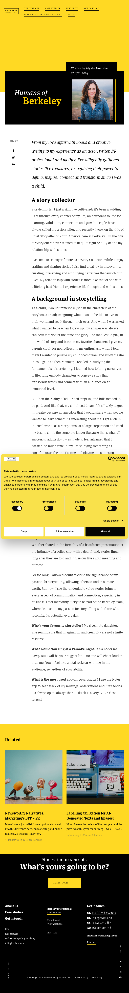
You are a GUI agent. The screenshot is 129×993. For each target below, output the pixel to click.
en (49, 932)
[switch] (48, 508)
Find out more (54, 912)
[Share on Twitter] (13, 157)
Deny (24, 531)
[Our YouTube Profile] (120, 978)
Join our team (11, 933)
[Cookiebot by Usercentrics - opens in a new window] (110, 459)
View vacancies (54, 923)
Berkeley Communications (11, 11)
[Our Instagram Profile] (120, 972)
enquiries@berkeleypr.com (102, 935)
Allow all (105, 531)
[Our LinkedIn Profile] (120, 961)
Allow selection (65, 531)
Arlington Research (14, 943)
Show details (111, 520)
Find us (91, 942)
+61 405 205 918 (101, 927)
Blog (7, 929)
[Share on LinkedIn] (13, 164)
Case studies (52, 8)
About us (11, 906)
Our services (31, 8)
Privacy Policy (81, 977)
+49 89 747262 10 (101, 917)
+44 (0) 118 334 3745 (104, 912)
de (55, 932)
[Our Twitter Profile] (120, 967)
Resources (72, 8)
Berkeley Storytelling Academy (43, 14)
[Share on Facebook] (13, 150)
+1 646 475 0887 (101, 922)
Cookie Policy (96, 977)
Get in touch (91, 8)
